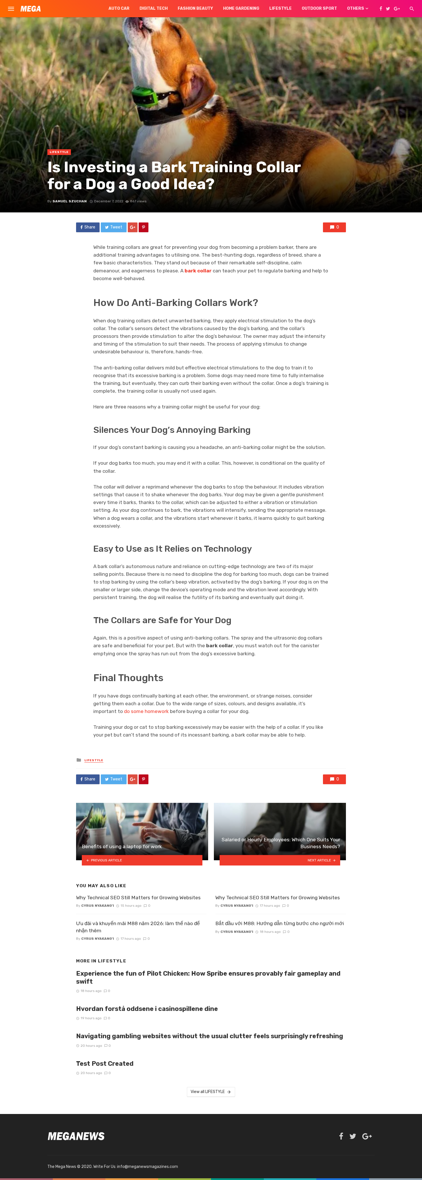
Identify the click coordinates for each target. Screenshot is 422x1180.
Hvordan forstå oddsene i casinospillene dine (147, 1008)
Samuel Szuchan (70, 201)
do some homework (146, 711)
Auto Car (119, 8)
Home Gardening (241, 8)
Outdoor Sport (319, 8)
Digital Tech (154, 8)
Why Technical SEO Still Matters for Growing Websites (138, 897)
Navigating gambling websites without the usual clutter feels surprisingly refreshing (209, 1036)
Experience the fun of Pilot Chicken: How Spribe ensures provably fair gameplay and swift (208, 977)
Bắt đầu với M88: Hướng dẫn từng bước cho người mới (279, 923)
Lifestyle (280, 8)
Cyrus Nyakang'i (97, 906)
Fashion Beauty (195, 8)
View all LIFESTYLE (208, 1091)
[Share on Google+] (133, 227)
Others (355, 8)
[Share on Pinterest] (143, 227)
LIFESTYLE (59, 152)
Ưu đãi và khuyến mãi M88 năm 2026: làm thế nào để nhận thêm (138, 927)
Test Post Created (104, 1063)
